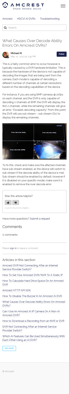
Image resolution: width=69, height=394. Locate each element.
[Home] (23, 6)
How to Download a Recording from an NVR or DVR (33, 320)
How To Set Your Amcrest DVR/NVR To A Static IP (32, 275)
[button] (63, 5)
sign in (13, 248)
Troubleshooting (50, 18)
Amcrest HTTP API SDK (16, 290)
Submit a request (40, 218)
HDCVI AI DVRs (26, 18)
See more (9, 348)
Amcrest (7, 18)
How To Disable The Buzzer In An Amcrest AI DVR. (32, 296)
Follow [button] (61, 54)
